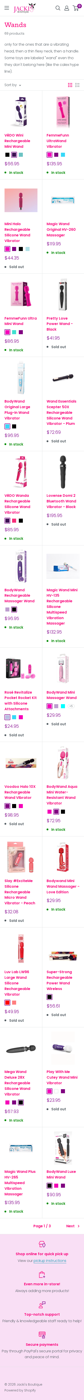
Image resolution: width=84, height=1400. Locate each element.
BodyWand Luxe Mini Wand (61, 1174)
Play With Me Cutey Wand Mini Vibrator (62, 1077)
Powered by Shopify (20, 1390)
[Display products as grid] (70, 85)
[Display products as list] (77, 85)
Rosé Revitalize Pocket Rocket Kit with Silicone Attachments (20, 701)
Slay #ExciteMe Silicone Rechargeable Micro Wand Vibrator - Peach (19, 892)
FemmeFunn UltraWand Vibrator (58, 141)
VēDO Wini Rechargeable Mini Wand (17, 141)
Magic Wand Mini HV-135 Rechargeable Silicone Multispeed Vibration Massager (62, 606)
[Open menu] (6, 8)
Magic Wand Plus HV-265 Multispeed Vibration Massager (20, 1182)
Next (70, 1226)
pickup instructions (50, 1260)
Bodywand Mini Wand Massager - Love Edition (63, 886)
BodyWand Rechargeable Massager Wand (19, 595)
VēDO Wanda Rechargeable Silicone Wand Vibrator (17, 504)
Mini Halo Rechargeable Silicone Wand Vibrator (17, 232)
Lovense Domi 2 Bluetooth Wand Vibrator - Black (61, 501)
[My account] (67, 8)
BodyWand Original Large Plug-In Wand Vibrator (17, 410)
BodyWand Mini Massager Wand (62, 695)
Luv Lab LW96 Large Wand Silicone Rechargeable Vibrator (17, 983)
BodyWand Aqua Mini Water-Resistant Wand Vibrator (62, 795)
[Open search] (58, 8)
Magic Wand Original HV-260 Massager (61, 229)
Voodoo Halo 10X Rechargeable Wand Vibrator (20, 792)
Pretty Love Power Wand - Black (60, 324)
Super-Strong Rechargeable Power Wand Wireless (59, 980)
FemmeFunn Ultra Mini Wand (20, 321)
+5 (71, 706)
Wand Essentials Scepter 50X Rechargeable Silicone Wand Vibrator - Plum (61, 412)
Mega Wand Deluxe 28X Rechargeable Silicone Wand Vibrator (17, 1083)
